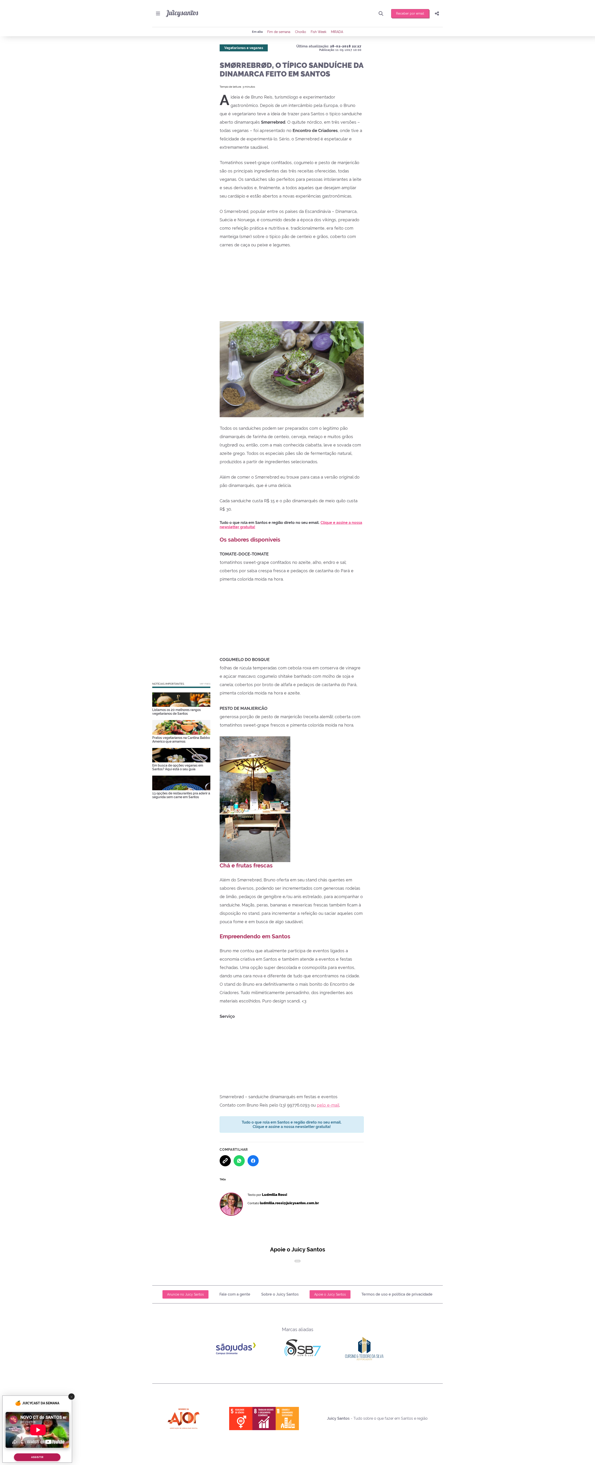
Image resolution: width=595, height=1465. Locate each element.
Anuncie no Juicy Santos (185, 1294)
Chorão (300, 32)
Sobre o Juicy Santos (280, 1294)
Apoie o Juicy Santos (330, 1294)
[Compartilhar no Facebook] (253, 1160)
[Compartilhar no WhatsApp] (239, 1160)
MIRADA (337, 32)
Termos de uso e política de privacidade (397, 1294)
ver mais (205, 683)
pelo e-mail (328, 1105)
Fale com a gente (234, 1294)
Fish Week (318, 32)
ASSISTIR (37, 1457)
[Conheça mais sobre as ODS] (264, 1418)
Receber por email (410, 13)
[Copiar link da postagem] (225, 1160)
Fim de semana (278, 32)
